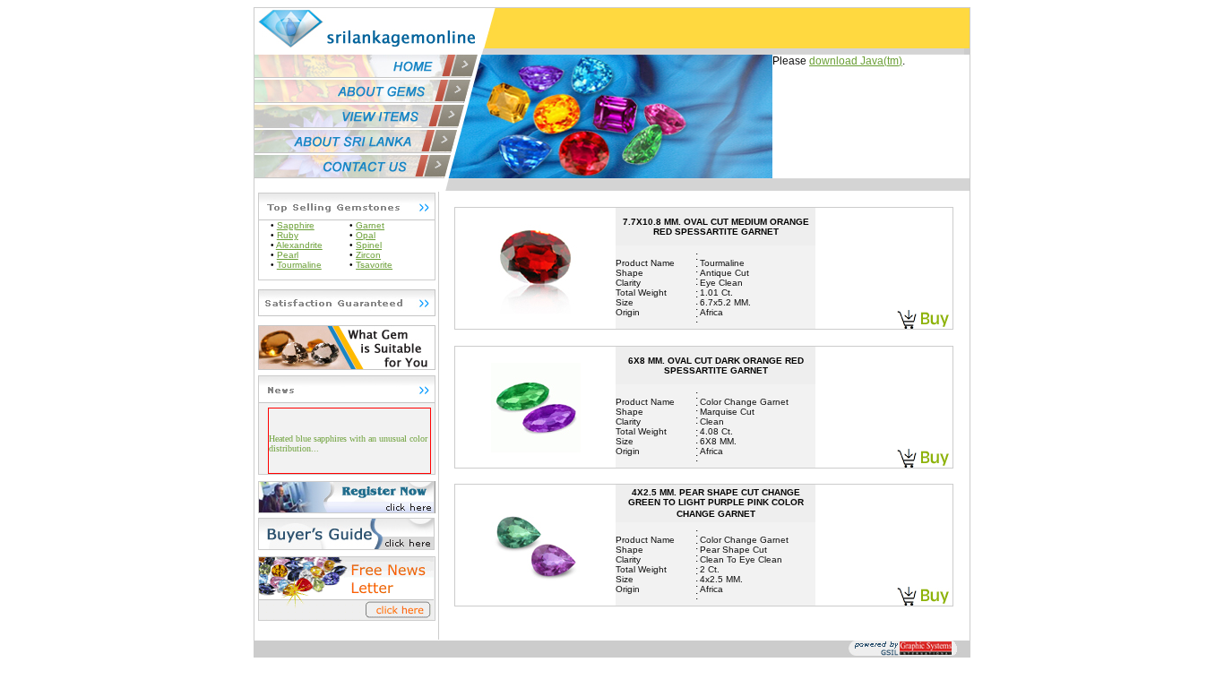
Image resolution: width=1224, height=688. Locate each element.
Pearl (287, 255)
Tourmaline (299, 265)
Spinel (369, 245)
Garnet (370, 225)
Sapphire (296, 225)
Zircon (368, 255)
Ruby (287, 235)
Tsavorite (374, 265)
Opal (365, 235)
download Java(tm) (855, 61)
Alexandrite (299, 245)
